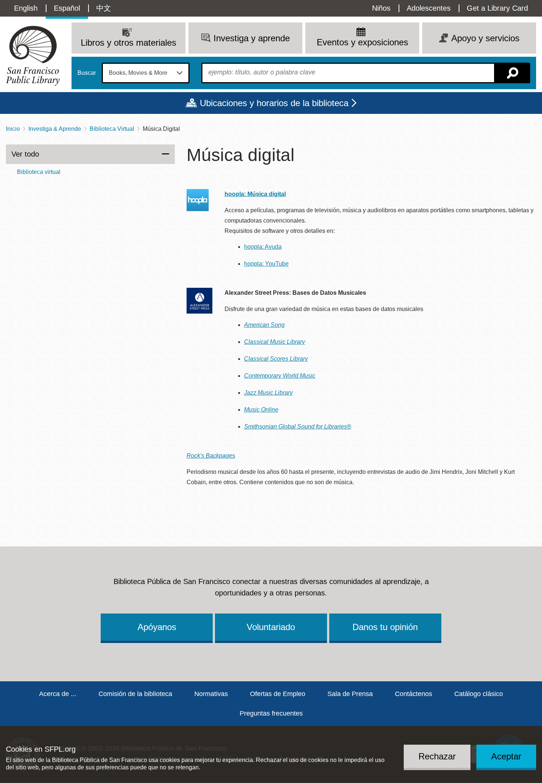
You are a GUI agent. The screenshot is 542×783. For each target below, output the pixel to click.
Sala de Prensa (350, 694)
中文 (103, 8)
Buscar (86, 73)
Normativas (211, 694)
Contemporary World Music (279, 376)
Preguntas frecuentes (271, 713)
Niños (381, 8)
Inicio (13, 129)
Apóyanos (157, 627)
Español (67, 8)
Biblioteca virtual (38, 172)
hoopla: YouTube (266, 264)
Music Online (261, 409)
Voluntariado (271, 627)
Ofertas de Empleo (277, 694)
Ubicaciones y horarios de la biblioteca (274, 103)
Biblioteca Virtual (112, 129)
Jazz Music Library (268, 392)
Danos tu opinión (385, 627)
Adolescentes (429, 8)
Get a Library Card (497, 8)
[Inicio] (33, 56)
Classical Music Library (274, 342)
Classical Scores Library (276, 359)
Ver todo (25, 154)
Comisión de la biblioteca (135, 694)
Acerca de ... (57, 694)
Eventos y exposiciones (362, 42)
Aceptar (506, 756)
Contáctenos (413, 694)
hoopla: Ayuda (263, 247)
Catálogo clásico (478, 694)
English (26, 8)
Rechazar (437, 756)
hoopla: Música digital (255, 194)
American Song (264, 325)
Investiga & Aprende (54, 129)
